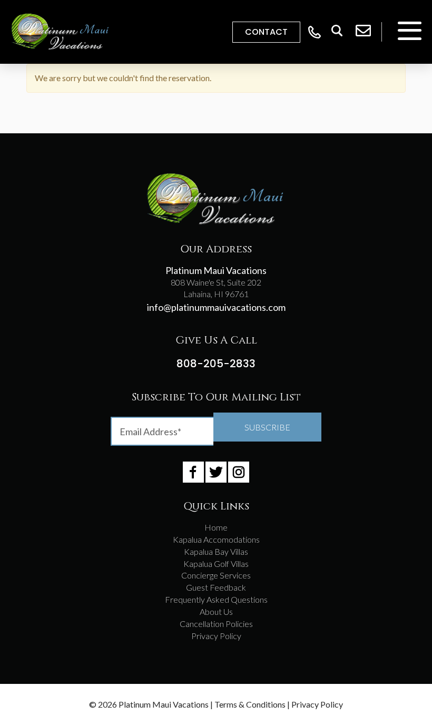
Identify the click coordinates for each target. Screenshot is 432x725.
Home (216, 527)
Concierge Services (216, 575)
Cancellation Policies (216, 624)
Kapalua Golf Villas (216, 564)
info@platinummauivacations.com (216, 307)
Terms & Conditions (250, 704)
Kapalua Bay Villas (216, 551)
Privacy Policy (216, 636)
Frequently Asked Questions (216, 599)
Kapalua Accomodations (216, 539)
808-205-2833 (216, 363)
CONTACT (266, 32)
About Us (216, 611)
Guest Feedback (216, 587)
